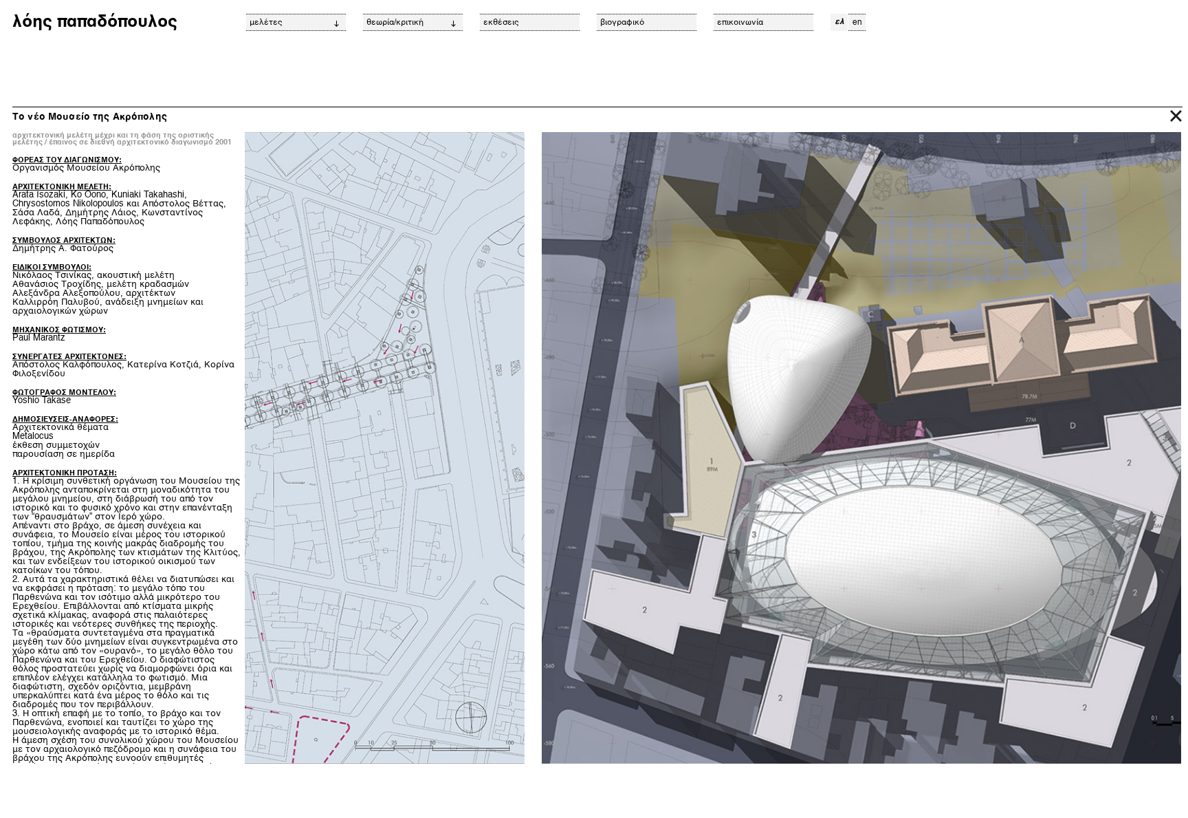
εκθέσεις (501, 23)
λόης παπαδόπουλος (94, 22)
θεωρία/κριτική (395, 23)
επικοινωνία (740, 23)
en (857, 23)
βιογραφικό (622, 23)
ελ (839, 22)
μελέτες (266, 23)
